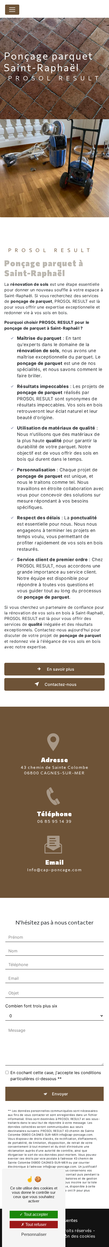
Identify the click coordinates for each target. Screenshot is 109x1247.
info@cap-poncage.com (54, 869)
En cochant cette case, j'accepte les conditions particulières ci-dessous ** (55, 1075)
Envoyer (60, 1093)
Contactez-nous (60, 684)
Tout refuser (35, 1224)
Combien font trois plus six (31, 1005)
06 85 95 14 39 (54, 821)
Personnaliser (33, 1234)
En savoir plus (60, 669)
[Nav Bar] (12, 10)
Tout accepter (35, 1214)
